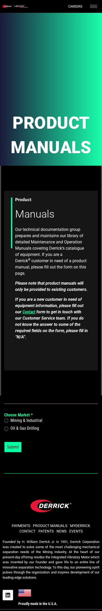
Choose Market (18, 415)
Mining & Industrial (25, 420)
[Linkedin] (8, 595)
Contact (28, 311)
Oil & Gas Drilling (24, 428)
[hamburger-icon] (93, 6)
